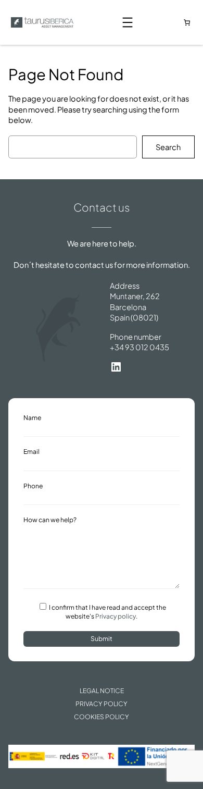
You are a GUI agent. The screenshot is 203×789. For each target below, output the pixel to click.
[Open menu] (127, 22)
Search (168, 147)
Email (31, 451)
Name (32, 417)
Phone (33, 486)
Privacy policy (115, 616)
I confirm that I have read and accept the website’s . (107, 611)
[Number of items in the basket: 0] (187, 22)
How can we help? (50, 519)
